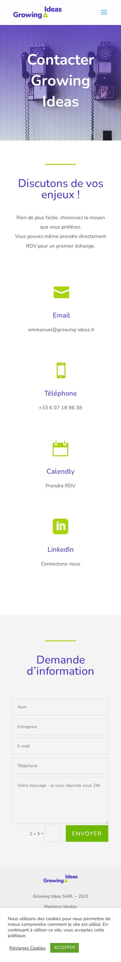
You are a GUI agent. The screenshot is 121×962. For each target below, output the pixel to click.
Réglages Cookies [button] (27, 948)
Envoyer (87, 833)
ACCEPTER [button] (64, 947)
